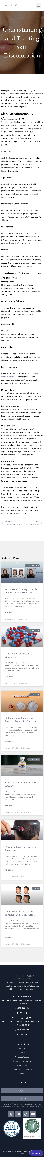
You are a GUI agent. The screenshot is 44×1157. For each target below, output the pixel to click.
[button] (38, 5)
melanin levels (7, 128)
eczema (30, 210)
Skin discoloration (9, 122)
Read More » (10, 612)
